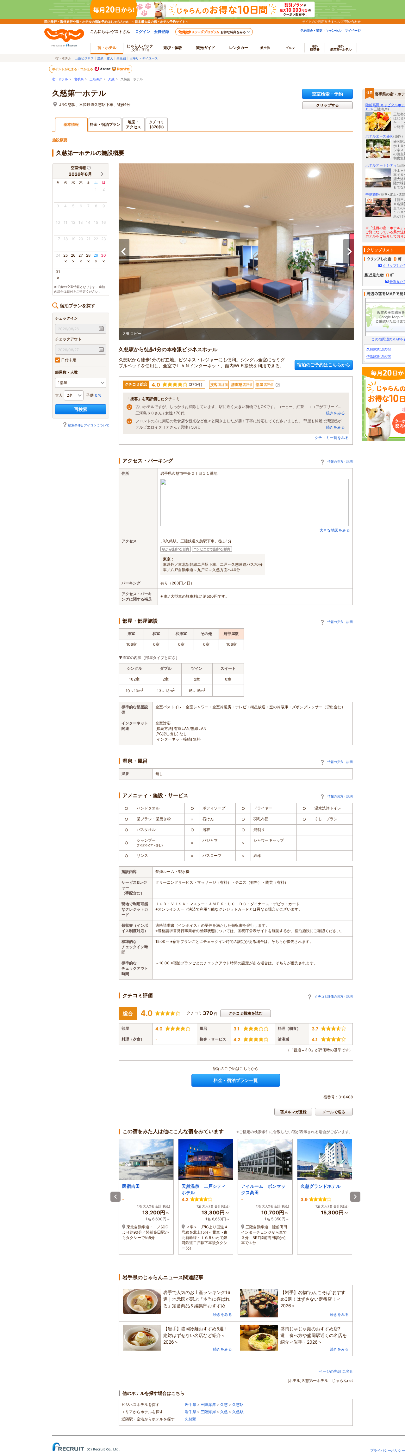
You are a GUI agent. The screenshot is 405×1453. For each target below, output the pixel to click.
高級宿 (121, 58)
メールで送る (333, 1111)
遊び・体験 (172, 47)
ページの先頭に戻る (336, 1371)
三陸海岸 (96, 79)
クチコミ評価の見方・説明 (334, 996)
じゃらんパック (140, 48)
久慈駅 (238, 1404)
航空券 (265, 48)
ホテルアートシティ (381, 165)
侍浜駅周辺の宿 (378, 356)
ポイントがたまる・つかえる (73, 69)
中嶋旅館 (372, 194)
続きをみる (335, 413)
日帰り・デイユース (143, 58)
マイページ (353, 30)
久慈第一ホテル (79, 93)
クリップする (327, 105)
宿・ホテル (60, 79)
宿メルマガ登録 (293, 1111)
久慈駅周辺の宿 (378, 349)
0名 (98, 395)
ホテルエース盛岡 (379, 136)
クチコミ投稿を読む (245, 1013)
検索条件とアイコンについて (88, 425)
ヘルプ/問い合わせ (347, 21)
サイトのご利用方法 (316, 21)
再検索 (80, 409)
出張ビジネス (84, 58)
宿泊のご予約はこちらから (323, 364)
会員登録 (161, 31)
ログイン (142, 31)
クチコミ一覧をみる (332, 437)
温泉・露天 (105, 58)
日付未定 (68, 359)
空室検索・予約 (327, 93)
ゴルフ (290, 48)
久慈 (111, 79)
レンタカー (238, 47)
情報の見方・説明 (340, 461)
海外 (315, 47)
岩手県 (79, 79)
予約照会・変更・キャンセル (320, 30)
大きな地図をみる (335, 530)
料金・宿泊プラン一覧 (236, 1080)
